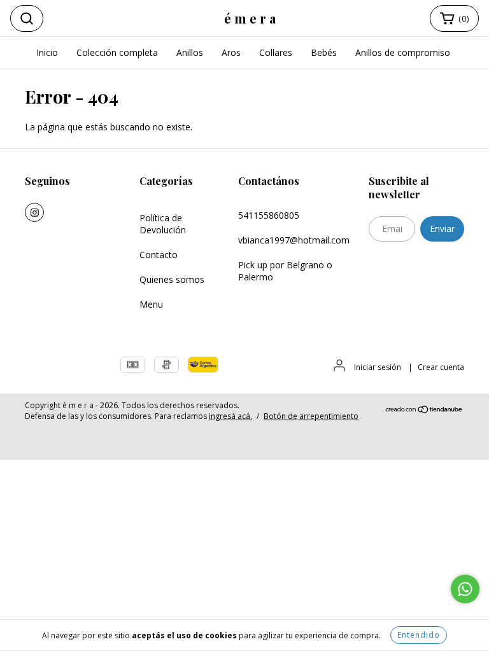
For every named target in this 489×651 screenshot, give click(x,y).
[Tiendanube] (424, 411)
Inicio (47, 52)
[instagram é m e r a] (34, 212)
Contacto (158, 255)
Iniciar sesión (377, 367)
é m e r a (250, 18)
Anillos (189, 52)
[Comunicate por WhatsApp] (465, 589)
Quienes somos (171, 279)
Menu (151, 304)
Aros (231, 52)
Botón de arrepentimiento (311, 416)
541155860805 (268, 215)
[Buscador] (26, 18)
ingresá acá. (230, 416)
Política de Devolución (162, 224)
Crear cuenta (441, 367)
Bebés (324, 52)
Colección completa (117, 52)
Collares (275, 52)
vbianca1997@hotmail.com (294, 240)
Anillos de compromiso (402, 52)
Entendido (418, 634)
